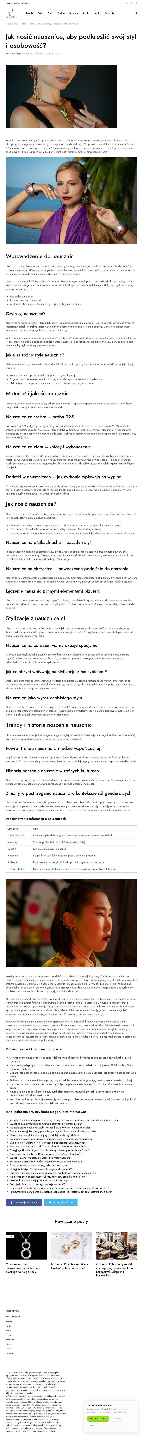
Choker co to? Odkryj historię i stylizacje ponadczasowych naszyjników (48, 1143)
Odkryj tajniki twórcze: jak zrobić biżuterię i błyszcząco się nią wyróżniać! (50, 1150)
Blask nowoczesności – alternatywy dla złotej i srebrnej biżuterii (44, 1135)
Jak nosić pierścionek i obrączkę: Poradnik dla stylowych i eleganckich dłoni (50, 1127)
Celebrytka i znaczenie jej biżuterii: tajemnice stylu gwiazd (41, 1180)
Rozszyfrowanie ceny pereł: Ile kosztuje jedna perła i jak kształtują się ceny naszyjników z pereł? (61, 1192)
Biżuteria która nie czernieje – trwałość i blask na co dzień (69, 1266)
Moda (86, 13)
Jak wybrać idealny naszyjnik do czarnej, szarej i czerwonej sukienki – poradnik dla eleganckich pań (64, 1120)
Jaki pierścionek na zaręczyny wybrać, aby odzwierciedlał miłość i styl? (48, 1177)
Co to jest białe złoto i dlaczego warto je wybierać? (37, 1184)
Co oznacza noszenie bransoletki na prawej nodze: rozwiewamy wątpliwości (51, 1139)
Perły (40, 13)
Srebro (61, 13)
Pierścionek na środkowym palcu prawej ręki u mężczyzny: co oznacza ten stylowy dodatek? (59, 1188)
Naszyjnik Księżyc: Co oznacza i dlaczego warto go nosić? (41, 1169)
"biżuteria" (40, 53)
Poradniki (110, 13)
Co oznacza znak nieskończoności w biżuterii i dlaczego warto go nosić (24, 1268)
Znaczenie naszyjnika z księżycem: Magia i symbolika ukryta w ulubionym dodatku (53, 1131)
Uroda (97, 13)
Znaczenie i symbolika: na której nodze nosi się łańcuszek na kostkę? (46, 1154)
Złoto (50, 13)
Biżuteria (73, 13)
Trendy (29, 13)
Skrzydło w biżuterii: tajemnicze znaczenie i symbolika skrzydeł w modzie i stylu (53, 1173)
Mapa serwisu (12, 1310)
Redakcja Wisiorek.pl (22, 53)
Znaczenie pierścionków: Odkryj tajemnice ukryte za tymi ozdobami (46, 1161)
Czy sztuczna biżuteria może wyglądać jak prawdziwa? (39, 1165)
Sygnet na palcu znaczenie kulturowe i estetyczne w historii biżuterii (46, 1124)
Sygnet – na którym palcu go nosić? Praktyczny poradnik (40, 1158)
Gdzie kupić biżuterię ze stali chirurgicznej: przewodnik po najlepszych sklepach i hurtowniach (114, 1270)
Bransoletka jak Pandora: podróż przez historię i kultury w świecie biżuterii (50, 1146)
